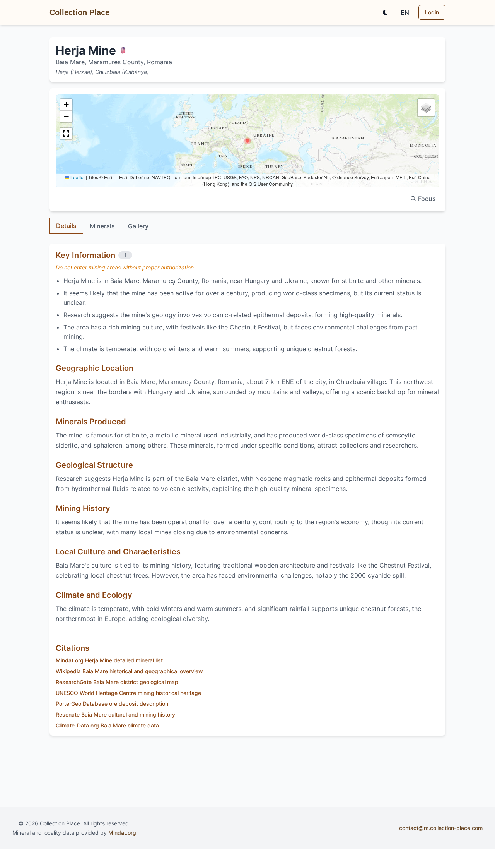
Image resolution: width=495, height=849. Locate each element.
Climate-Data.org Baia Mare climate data (107, 725)
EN (405, 12)
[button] (247, 141)
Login (432, 12)
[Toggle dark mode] (385, 12)
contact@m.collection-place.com (441, 828)
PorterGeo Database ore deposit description (112, 703)
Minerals (102, 226)
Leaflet (77, 177)
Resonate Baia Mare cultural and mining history (115, 714)
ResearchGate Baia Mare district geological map (117, 682)
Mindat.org (122, 832)
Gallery (138, 226)
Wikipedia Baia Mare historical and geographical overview (129, 671)
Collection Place (79, 12)
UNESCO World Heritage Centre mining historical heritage (128, 692)
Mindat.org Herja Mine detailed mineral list (109, 660)
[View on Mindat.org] (123, 50)
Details (66, 226)
